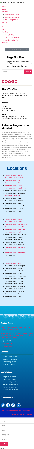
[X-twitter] (8, 405)
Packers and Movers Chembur (14, 185)
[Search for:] (12, 72)
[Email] (16, 81)
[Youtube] (19, 405)
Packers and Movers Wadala (14, 219)
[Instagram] (12, 81)
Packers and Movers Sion (12, 196)
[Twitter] (9, 81)
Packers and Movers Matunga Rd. (15, 247)
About (4, 29)
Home (4, 27)
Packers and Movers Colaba (13, 183)
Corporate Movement (12, 37)
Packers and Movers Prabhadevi (15, 229)
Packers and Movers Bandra (14, 175)
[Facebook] (6, 81)
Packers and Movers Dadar (13, 263)
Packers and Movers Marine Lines (15, 252)
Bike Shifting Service (11, 40)
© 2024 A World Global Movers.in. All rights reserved (16, 410)
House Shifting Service (12, 35)
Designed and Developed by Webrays (21, 414)
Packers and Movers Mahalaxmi (15, 250)
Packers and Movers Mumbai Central (16, 224)
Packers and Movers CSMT (13, 180)
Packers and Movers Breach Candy (15, 188)
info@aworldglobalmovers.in (9, 341)
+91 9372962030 (6, 344)
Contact (5, 42)
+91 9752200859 (6, 347)
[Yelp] (3, 81)
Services (5, 32)
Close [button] (2, 448)
